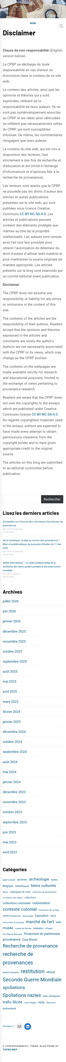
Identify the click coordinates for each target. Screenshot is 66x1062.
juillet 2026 (11, 601)
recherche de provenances (18, 958)
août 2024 (10, 762)
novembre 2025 (14, 641)
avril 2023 (10, 852)
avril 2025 (10, 691)
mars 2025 (10, 702)
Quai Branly (29, 939)
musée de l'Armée (23, 928)
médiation (38, 928)
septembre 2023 (15, 822)
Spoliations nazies (22, 995)
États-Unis (51, 1003)
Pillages (49, 928)
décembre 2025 (14, 631)
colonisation (41, 903)
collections (30, 897)
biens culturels (43, 885)
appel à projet (9, 880)
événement (9, 1008)
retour (50, 972)
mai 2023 (9, 842)
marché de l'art (40, 921)
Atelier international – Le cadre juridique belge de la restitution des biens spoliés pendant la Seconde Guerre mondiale (31, 566)
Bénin (5, 892)
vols (41, 1002)
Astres (54, 879)
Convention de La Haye (48, 910)
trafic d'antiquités (51, 996)
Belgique (8, 886)
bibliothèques (22, 886)
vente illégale (30, 1003)
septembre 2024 (15, 752)
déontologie (28, 916)
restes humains (11, 972)
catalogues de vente (20, 892)
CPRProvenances (12, 916)
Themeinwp (10, 1049)
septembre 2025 (15, 661)
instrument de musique (13, 922)
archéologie (39, 879)
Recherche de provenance (30, 946)
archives (22, 879)
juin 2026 (9, 611)
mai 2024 (9, 772)
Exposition (42, 915)
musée (8, 928)
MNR (58, 922)
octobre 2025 (12, 651)
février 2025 (11, 712)
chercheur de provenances (44, 892)
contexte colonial (20, 909)
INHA (53, 916)
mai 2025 (9, 681)
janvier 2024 (12, 782)
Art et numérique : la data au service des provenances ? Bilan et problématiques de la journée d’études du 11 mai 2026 (32, 544)
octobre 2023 (12, 812)
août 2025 (10, 671)
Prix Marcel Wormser (12, 934)
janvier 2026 (12, 621)
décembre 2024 (14, 732)
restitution (33, 971)
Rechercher (52, 499)
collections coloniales (17, 903)
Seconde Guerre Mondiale (32, 980)
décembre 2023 (14, 792)
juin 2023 (9, 832)
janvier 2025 (12, 722)
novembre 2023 (14, 802)
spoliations (14, 987)
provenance (12, 939)
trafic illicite (12, 1002)
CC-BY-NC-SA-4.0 (33, 214)
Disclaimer (8, 1026)
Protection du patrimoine (42, 934)
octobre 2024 (12, 742)
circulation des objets (13, 898)
